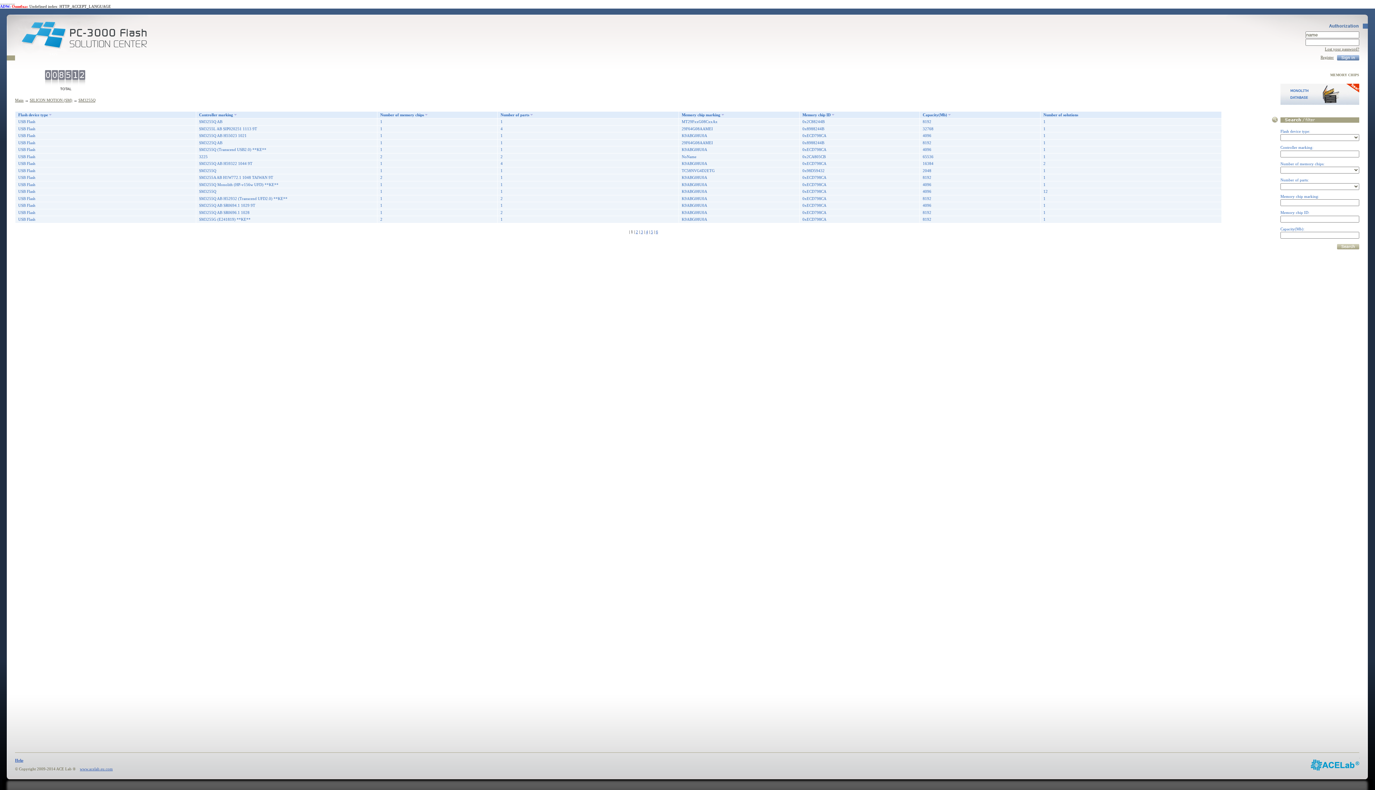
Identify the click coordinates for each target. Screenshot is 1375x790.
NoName (689, 157)
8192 (927, 122)
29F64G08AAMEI (697, 129)
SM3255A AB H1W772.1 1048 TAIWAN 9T (236, 177)
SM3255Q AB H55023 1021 (223, 135)
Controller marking (216, 115)
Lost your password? (1342, 49)
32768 (928, 129)
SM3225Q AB (210, 143)
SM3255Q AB (210, 122)
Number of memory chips (402, 115)
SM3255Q (87, 100)
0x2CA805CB (814, 157)
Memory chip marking (701, 115)
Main (19, 100)
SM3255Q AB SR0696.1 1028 (224, 212)
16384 (928, 163)
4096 (927, 135)
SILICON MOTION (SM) (51, 100)
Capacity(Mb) (935, 115)
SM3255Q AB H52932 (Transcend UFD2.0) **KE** (243, 198)
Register (1327, 57)
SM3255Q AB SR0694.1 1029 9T (227, 205)
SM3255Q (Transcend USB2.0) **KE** (232, 149)
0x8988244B (813, 129)
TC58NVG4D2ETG (698, 171)
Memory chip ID (816, 115)
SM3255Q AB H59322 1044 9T (225, 163)
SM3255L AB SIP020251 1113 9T (228, 129)
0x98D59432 (813, 171)
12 (1045, 191)
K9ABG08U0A (694, 135)
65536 (928, 157)
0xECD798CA (814, 135)
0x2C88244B (813, 122)
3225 (203, 157)
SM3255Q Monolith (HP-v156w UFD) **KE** (239, 184)
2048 (927, 171)
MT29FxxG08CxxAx (700, 122)
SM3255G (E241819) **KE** (225, 219)
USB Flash (26, 122)
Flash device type (33, 115)
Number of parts (515, 115)
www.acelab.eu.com (96, 769)
